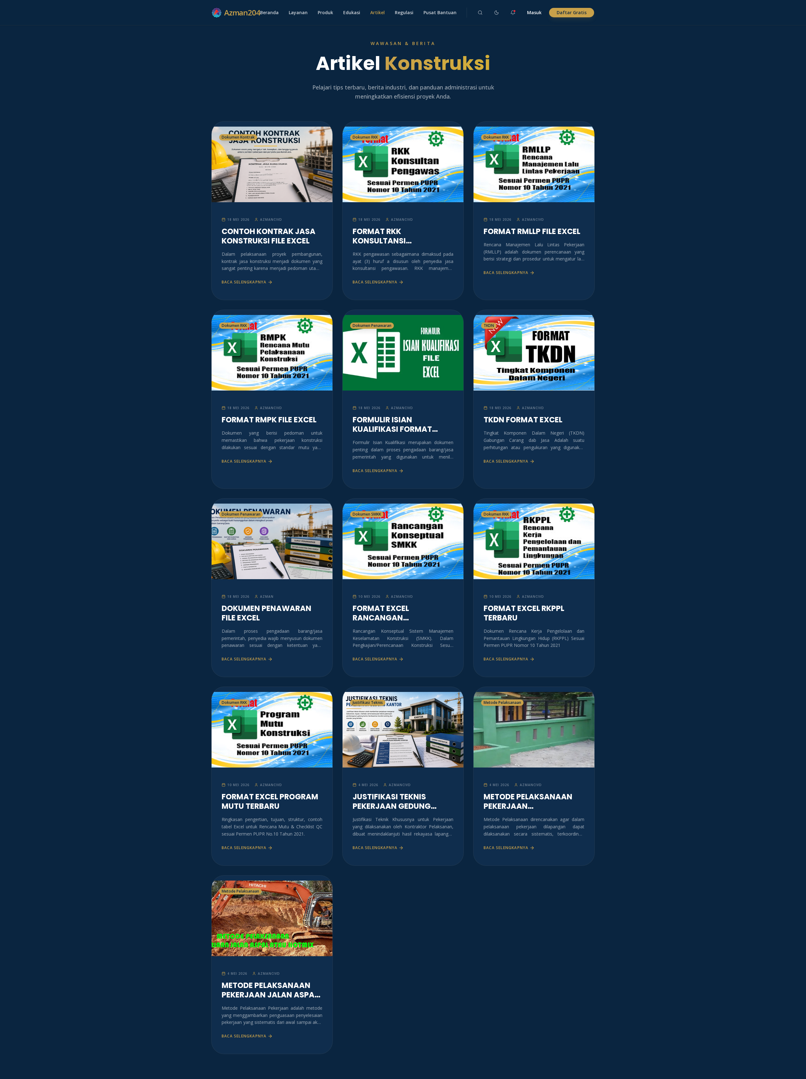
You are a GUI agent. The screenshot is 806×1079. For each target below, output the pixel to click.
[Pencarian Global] (480, 12)
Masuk (534, 12)
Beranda (269, 12)
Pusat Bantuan (440, 12)
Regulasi (404, 12)
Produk (325, 12)
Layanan (298, 12)
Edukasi (351, 12)
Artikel (377, 12)
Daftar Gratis (572, 12)
